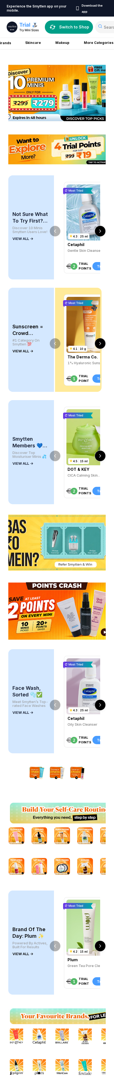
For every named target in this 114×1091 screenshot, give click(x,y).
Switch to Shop (74, 27)
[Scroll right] (100, 231)
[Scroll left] (55, 231)
